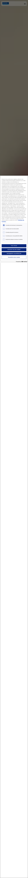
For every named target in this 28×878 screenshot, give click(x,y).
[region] (14, 527)
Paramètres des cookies (14, 257)
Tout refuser (14, 245)
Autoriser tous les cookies (14, 249)
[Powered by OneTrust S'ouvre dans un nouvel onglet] (21, 262)
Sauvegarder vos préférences (14, 253)
